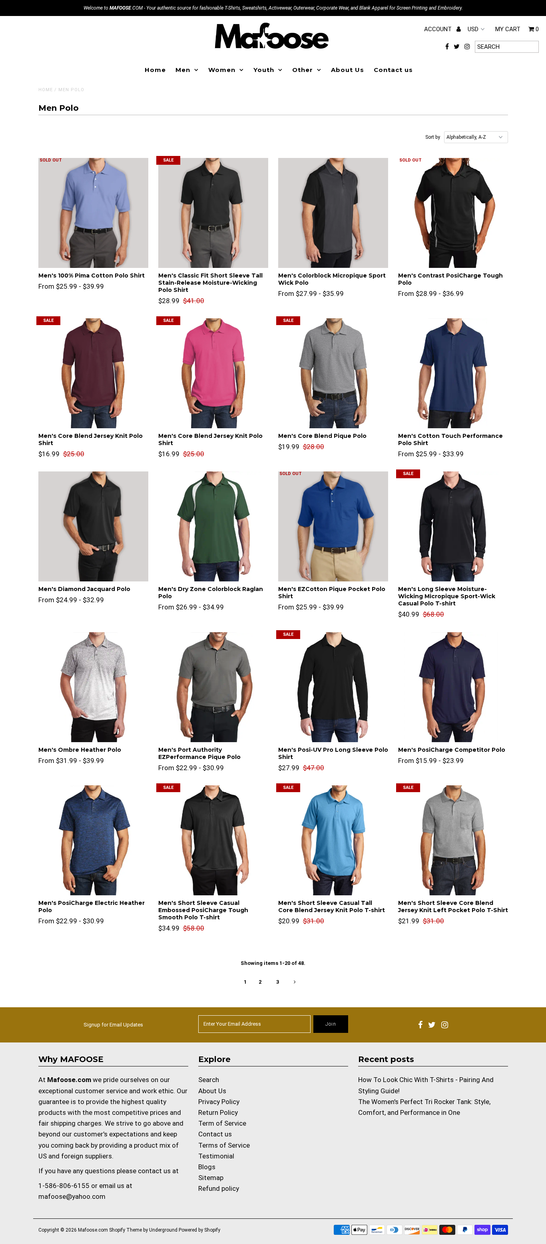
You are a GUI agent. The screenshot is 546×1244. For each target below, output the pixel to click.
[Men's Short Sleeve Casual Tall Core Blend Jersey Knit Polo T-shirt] (333, 840)
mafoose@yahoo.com (72, 1196)
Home (155, 70)
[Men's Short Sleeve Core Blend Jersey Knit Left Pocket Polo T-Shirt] (453, 840)
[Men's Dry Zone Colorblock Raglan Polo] (213, 526)
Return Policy (218, 1112)
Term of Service (222, 1123)
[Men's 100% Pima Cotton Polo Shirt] (93, 213)
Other (302, 70)
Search (208, 1080)
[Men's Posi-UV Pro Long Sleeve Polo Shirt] (333, 687)
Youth (263, 70)
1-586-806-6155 (64, 1186)
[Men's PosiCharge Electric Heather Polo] (93, 840)
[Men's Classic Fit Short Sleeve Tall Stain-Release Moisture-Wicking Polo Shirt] (213, 213)
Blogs (206, 1167)
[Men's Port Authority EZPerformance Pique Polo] (213, 687)
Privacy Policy (218, 1102)
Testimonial (216, 1156)
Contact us (393, 70)
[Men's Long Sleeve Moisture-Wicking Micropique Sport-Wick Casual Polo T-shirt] (453, 526)
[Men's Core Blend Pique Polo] (333, 373)
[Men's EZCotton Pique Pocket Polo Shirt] (333, 526)
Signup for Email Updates (113, 1025)
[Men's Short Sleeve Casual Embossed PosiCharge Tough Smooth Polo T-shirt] (213, 840)
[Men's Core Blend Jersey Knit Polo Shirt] (93, 373)
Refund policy (218, 1188)
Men (182, 70)
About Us (347, 70)
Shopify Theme (125, 1230)
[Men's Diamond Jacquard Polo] (93, 526)
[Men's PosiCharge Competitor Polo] (453, 687)
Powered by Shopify (199, 1230)
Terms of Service (224, 1145)
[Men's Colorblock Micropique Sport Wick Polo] (333, 213)
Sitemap (210, 1178)
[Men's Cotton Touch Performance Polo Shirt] (453, 373)
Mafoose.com (93, 1230)
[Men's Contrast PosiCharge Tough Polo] (453, 213)
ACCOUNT (438, 29)
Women (221, 70)
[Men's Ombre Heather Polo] (93, 687)
